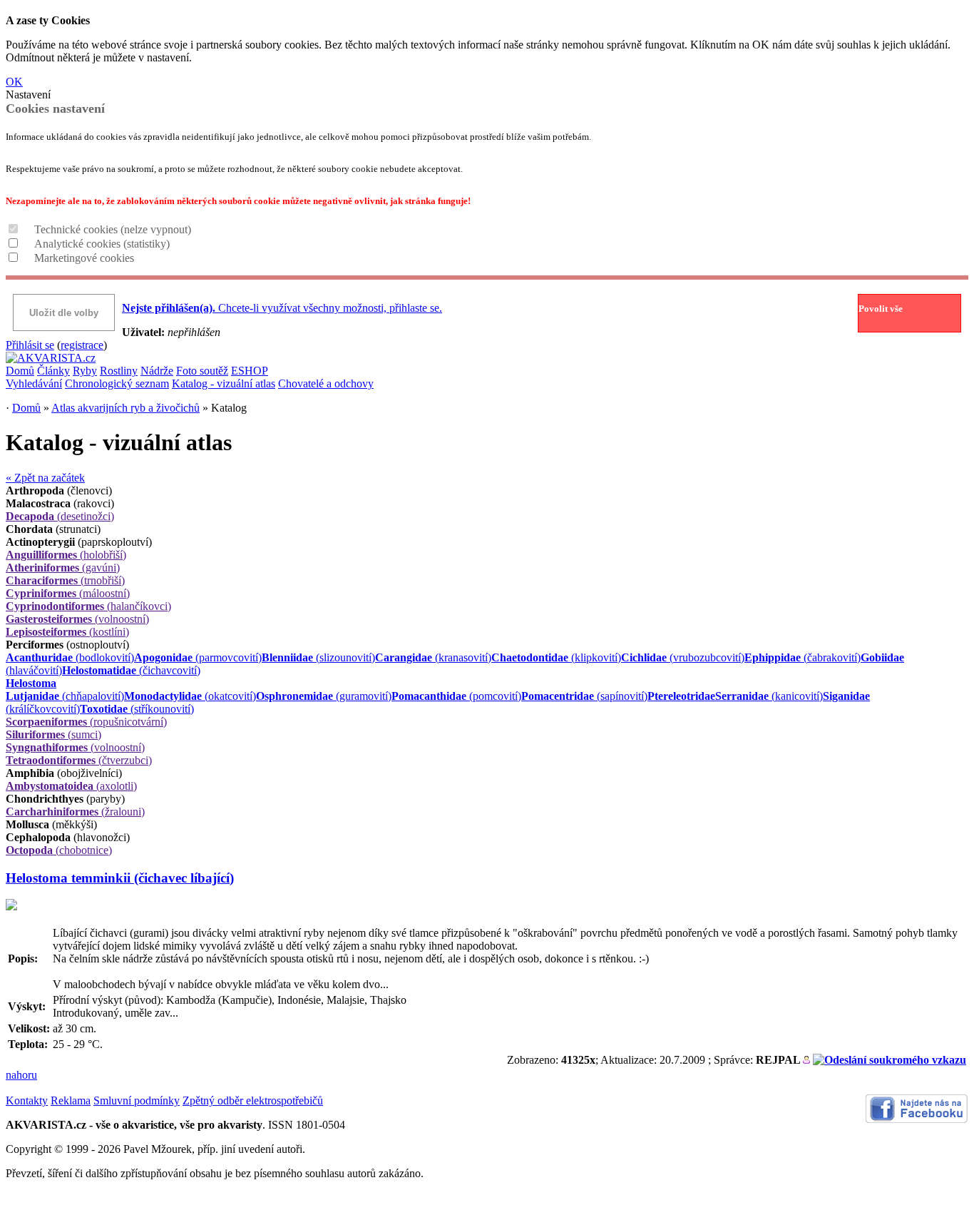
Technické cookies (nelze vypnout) (112, 229)
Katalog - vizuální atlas (223, 383)
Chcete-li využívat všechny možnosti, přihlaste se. (282, 308)
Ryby (85, 371)
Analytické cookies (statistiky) (102, 244)
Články (53, 371)
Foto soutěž (202, 371)
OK (14, 82)
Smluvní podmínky (136, 1100)
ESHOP (249, 371)
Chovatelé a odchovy (326, 383)
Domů (20, 371)
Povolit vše (880, 308)
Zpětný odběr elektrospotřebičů (253, 1100)
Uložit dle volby (63, 312)
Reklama (71, 1100)
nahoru (21, 1075)
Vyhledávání (34, 383)
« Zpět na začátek (45, 478)
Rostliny (119, 371)
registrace (82, 345)
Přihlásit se (30, 345)
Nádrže (156, 371)
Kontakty (27, 1100)
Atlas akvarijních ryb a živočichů (125, 408)
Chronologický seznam (117, 383)
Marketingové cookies (84, 258)
